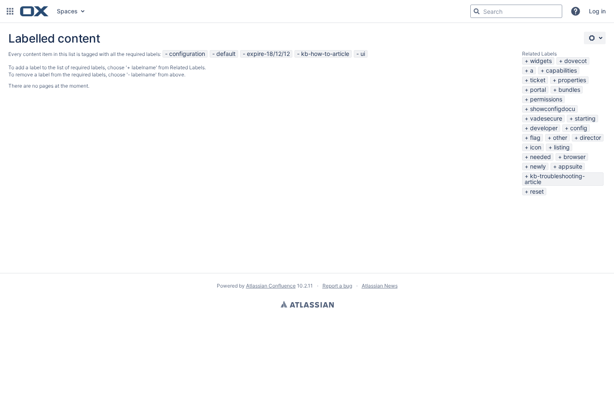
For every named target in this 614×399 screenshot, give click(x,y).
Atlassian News (380, 286)
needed (540, 156)
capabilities (561, 70)
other (560, 137)
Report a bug (337, 286)
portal (538, 89)
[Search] (476, 11)
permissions (546, 99)
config (578, 127)
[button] (10, 11)
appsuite (570, 166)
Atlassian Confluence (271, 286)
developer (544, 127)
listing (562, 147)
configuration (187, 53)
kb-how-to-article (325, 53)
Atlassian (307, 304)
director (590, 137)
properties (572, 79)
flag (535, 137)
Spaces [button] (67, 11)
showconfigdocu (552, 108)
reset (537, 191)
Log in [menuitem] (597, 11)
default (226, 53)
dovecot (575, 60)
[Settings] (595, 38)
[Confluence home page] (34, 11)
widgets (541, 60)
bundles (569, 89)
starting (585, 118)
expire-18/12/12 (268, 53)
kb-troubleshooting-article (555, 178)
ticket (537, 79)
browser (574, 156)
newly (538, 166)
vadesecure (546, 118)
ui (362, 53)
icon (535, 147)
